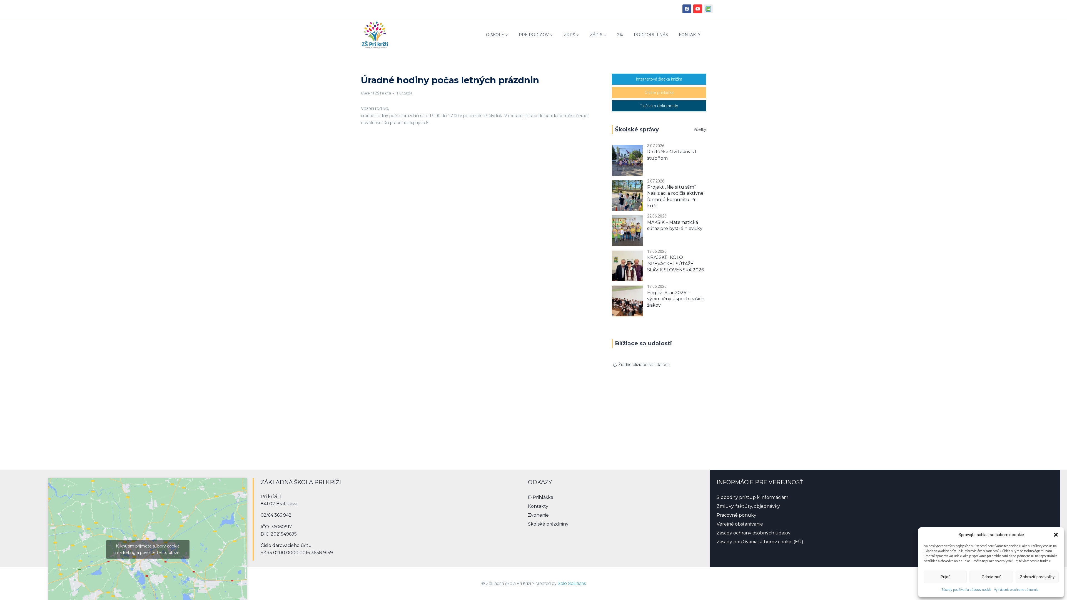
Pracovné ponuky (736, 515)
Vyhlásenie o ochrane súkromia (1016, 590)
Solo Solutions (572, 583)
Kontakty (689, 34)
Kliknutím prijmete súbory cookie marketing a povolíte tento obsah (147, 549)
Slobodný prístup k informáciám (752, 497)
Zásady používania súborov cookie (966, 590)
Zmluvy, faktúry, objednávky (748, 506)
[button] (1056, 535)
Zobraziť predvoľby (1037, 576)
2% (620, 34)
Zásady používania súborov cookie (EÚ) (760, 541)
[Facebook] (686, 8)
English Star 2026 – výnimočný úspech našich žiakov (675, 299)
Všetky (700, 129)
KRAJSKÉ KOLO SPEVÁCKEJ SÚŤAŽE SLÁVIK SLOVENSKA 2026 (675, 263)
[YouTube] (697, 8)
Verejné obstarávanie (740, 524)
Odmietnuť (991, 576)
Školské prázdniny (548, 524)
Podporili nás (651, 34)
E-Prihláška (540, 497)
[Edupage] (708, 8)
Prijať (945, 576)
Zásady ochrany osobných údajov (754, 533)
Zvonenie (538, 515)
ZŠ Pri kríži (383, 93)
